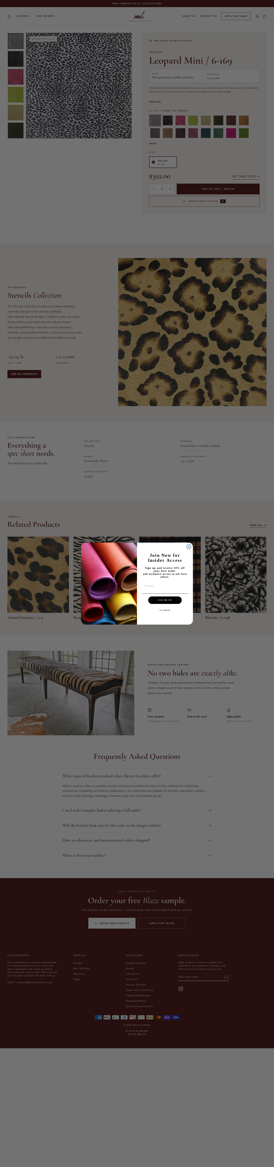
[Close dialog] (189, 546)
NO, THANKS (165, 610)
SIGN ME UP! (165, 600)
